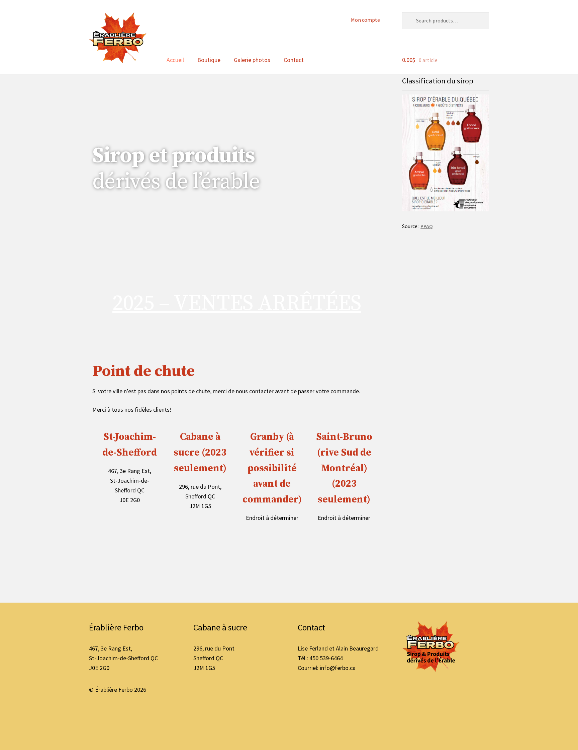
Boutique (208, 60)
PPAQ (426, 226)
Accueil (175, 60)
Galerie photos (252, 60)
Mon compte (365, 20)
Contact (294, 60)
